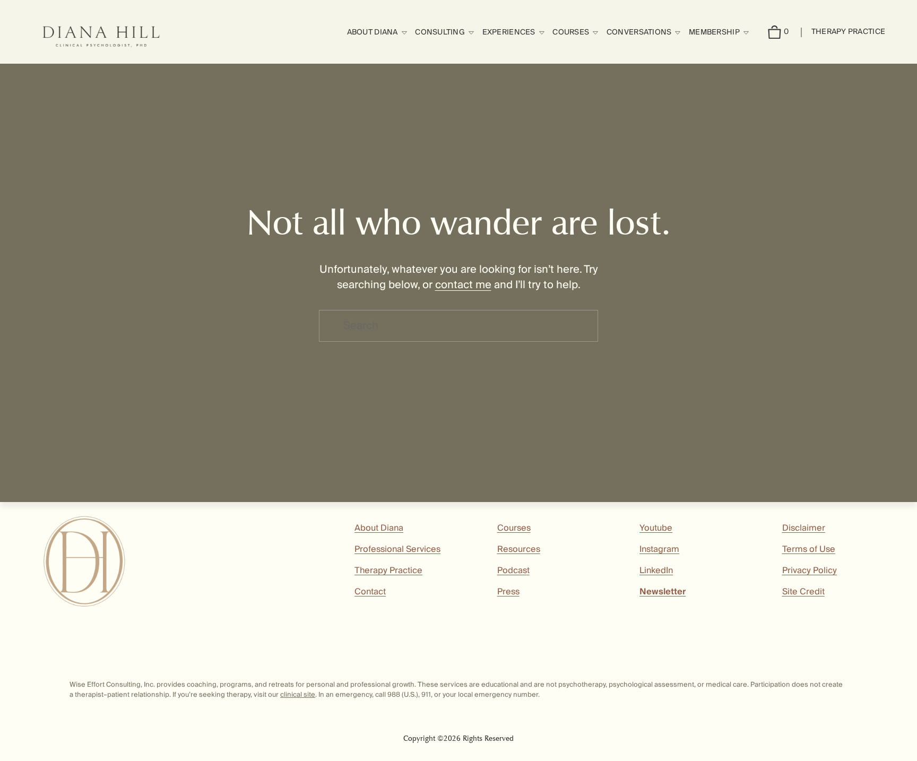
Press (508, 591)
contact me (463, 285)
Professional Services (397, 549)
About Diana (378, 528)
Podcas (512, 570)
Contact (370, 591)
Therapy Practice (848, 31)
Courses (514, 528)
